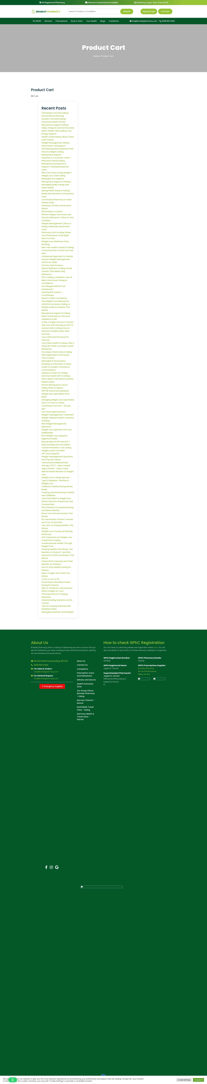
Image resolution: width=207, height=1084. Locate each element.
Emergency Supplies (53, 686)
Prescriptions (61, 21)
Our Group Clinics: (85, 690)
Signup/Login (148, 11)
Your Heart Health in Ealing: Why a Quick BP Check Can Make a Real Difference (58, 346)
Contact (165, 11)
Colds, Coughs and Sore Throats (57, 322)
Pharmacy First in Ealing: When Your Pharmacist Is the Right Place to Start (56, 235)
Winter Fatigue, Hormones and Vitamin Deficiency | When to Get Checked (58, 217)
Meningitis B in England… (53, 178)
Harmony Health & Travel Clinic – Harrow (85, 717)
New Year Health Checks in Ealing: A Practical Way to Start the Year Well (58, 250)
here (156, 647)
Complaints (82, 669)
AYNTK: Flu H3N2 (49, 262)
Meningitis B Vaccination (54, 361)
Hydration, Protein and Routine (56, 205)
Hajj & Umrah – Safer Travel (55, 468)
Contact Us (82, 665)
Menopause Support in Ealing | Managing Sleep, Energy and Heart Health (56, 184)
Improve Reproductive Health (56, 444)
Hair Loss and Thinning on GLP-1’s (57, 325)
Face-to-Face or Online (53, 402)
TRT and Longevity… (51, 453)
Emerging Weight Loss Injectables (58, 399)
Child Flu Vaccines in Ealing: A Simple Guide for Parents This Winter (56, 307)
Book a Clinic (77, 21)
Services (48, 21)
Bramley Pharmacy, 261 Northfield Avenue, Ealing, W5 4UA (147, 671)
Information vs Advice (52, 211)
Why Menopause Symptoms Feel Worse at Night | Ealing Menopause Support (57, 151)
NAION (45, 208)
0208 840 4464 (168, 21)
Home (96, 56)
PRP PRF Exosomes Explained (55, 390)
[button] (12, 1079)
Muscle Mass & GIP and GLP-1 (56, 441)
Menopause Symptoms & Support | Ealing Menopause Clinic (55, 166)
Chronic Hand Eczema (52, 265)
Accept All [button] (198, 1080)
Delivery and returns (86, 680)
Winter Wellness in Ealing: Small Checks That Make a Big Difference (57, 271)
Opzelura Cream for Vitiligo (55, 373)
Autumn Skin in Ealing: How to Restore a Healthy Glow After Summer (56, 331)
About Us (81, 661)
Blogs (102, 21)
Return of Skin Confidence (54, 298)
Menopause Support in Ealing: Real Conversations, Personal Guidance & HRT (56, 316)
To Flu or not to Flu (50, 579)
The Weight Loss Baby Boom (55, 301)
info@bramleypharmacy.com (144, 21)
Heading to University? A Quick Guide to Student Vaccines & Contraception (56, 367)
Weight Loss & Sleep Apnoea (55, 477)
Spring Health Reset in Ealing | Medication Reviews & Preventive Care (57, 193)
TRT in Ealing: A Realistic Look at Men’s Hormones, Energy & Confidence (57, 280)
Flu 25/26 (37, 21)
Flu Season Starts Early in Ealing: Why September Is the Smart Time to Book (57, 355)
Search (126, 11)
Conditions (114, 21)
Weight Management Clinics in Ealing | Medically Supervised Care (56, 226)
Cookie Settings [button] (184, 1080)
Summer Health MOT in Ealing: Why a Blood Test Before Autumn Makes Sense (57, 379)
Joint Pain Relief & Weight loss (56, 498)
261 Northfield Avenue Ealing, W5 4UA (51, 661)
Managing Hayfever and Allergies (58, 612)
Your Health (91, 21)
